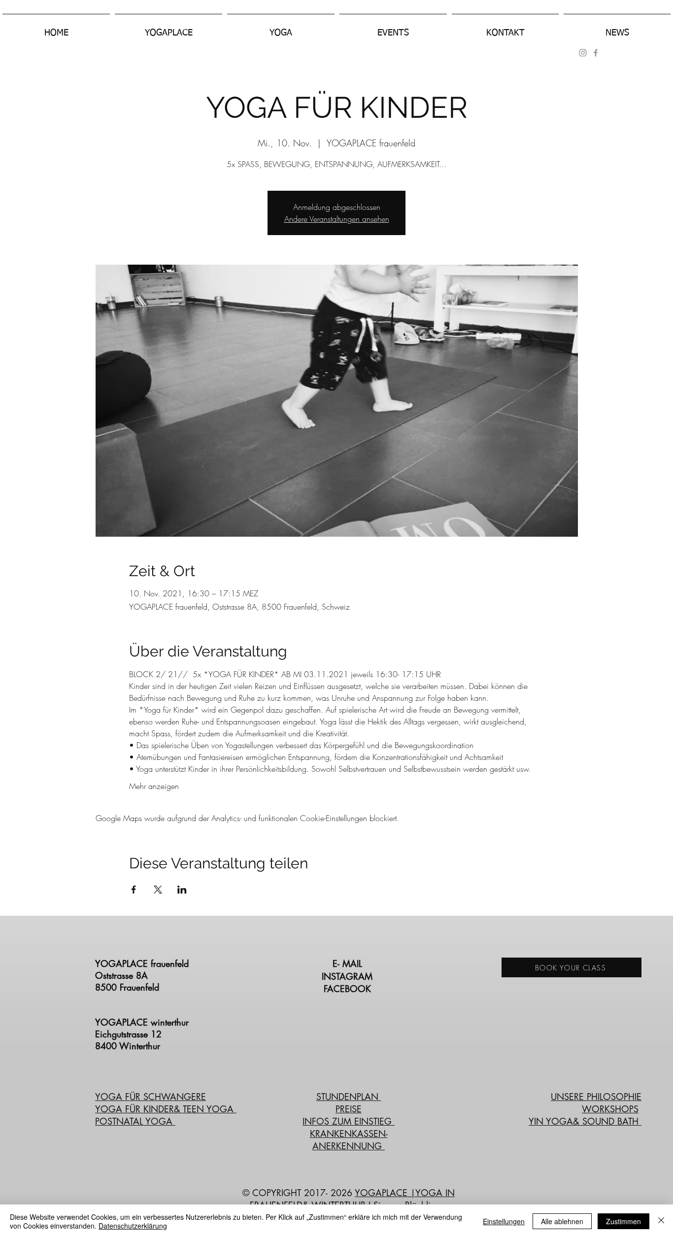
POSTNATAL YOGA (135, 1121)
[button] (168, 28)
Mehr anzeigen (154, 786)
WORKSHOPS (610, 1109)
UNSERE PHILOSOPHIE (596, 1096)
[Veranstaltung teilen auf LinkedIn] (182, 890)
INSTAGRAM (348, 976)
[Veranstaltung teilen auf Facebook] (133, 890)
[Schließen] (661, 1221)
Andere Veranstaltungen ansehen (336, 218)
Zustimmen (623, 1221)
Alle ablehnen (562, 1221)
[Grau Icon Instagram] (583, 53)
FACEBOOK (349, 989)
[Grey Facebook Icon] (596, 53)
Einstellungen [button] (504, 1221)
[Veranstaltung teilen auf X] (158, 890)
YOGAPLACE (382, 1193)
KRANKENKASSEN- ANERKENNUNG (349, 1140)
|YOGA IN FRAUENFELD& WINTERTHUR (352, 1199)
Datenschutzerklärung (133, 1226)
